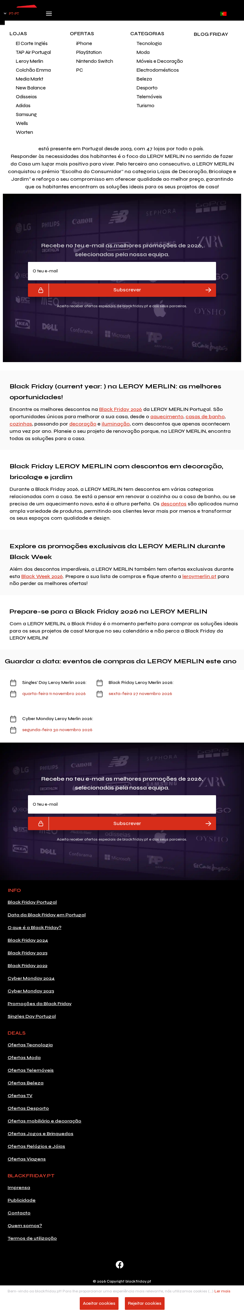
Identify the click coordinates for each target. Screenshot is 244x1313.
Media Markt (29, 79)
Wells (22, 123)
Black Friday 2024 (28, 940)
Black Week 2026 (42, 576)
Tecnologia (149, 43)
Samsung (26, 114)
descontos (173, 504)
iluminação (116, 424)
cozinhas (21, 424)
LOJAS (18, 33)
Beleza (144, 79)
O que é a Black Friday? (34, 927)
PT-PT (14, 14)
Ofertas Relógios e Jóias (36, 1146)
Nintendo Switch (94, 61)
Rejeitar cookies (144, 1303)
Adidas (23, 105)
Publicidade (22, 1200)
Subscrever (127, 290)
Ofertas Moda (24, 1057)
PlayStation (89, 52)
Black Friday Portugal (32, 902)
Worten (24, 132)
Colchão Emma (33, 70)
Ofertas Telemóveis (31, 1070)
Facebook (120, 1265)
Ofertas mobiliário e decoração (44, 1121)
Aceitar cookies (99, 1303)
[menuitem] (35, 43)
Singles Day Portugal (32, 1016)
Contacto (19, 1213)
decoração (82, 424)
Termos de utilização (32, 1238)
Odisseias (26, 97)
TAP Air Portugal (33, 52)
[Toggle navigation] (49, 15)
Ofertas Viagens (27, 1159)
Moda (143, 52)
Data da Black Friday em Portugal (47, 915)
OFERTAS (82, 33)
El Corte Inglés (32, 43)
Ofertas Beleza (26, 1083)
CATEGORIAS (147, 33)
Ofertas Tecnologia (30, 1045)
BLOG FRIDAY (211, 34)
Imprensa (19, 1187)
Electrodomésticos (157, 70)
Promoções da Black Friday (39, 1003)
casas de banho (205, 416)
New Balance (31, 88)
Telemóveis (149, 97)
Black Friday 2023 (27, 953)
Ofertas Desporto (28, 1108)
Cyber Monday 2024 (31, 978)
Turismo (145, 105)
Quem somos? (25, 1225)
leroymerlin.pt (199, 576)
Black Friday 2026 (120, 409)
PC (79, 70)
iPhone (84, 43)
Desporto (147, 88)
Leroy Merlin (29, 61)
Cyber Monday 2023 (31, 991)
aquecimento (166, 416)
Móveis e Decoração (157, 61)
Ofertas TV (20, 1095)
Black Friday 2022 (27, 965)
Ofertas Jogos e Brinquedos (40, 1133)
